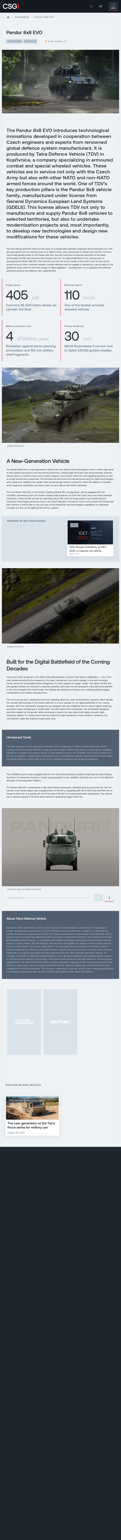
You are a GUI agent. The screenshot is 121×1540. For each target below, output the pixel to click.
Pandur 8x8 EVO (44, 17)
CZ (100, 6)
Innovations (22, 17)
